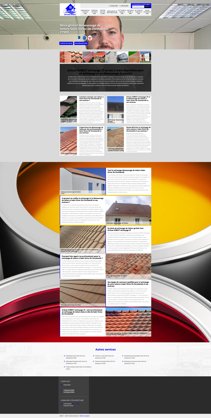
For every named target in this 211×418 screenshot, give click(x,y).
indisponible (114, 6)
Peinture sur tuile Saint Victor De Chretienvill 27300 (104, 357)
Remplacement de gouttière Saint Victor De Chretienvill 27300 (136, 357)
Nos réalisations (81, 43)
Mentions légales (85, 416)
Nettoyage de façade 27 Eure (122, 12)
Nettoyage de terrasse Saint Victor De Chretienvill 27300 (135, 362)
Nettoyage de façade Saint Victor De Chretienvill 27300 (76, 362)
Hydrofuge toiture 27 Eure (94, 12)
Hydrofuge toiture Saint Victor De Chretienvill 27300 (75, 357)
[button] (98, 48)
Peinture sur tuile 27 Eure (102, 12)
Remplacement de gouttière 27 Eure (112, 12)
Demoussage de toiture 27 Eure (85, 12)
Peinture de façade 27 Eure (130, 12)
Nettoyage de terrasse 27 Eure (139, 12)
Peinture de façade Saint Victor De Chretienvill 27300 (105, 362)
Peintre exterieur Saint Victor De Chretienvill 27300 (78, 368)
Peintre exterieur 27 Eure (147, 12)
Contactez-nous (66, 43)
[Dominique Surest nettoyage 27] (70, 9)
